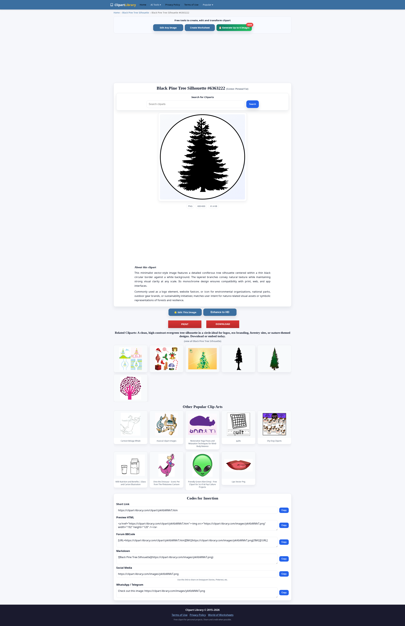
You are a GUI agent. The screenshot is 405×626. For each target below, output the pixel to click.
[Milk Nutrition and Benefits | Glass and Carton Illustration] (130, 465)
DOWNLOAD (223, 324)
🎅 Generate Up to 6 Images (235, 26)
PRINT (184, 324)
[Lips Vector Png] (238, 465)
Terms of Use (191, 4)
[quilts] (238, 424)
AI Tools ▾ (156, 4)
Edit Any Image (168, 27)
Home (143, 4)
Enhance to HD (220, 312)
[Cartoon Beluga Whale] (130, 424)
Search (252, 104)
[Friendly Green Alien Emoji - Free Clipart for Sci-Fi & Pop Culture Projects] (202, 465)
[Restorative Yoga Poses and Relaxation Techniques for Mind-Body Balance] (202, 424)
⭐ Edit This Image (185, 312)
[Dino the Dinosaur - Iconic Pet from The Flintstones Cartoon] (166, 465)
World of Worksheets (221, 615)
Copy (284, 510)
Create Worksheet (200, 27)
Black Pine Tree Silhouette (135, 12)
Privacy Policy (172, 4)
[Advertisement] (202, 58)
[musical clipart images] (166, 424)
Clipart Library (194, 610)
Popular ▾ (208, 4)
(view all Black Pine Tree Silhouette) (202, 341)
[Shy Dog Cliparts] (274, 424)
